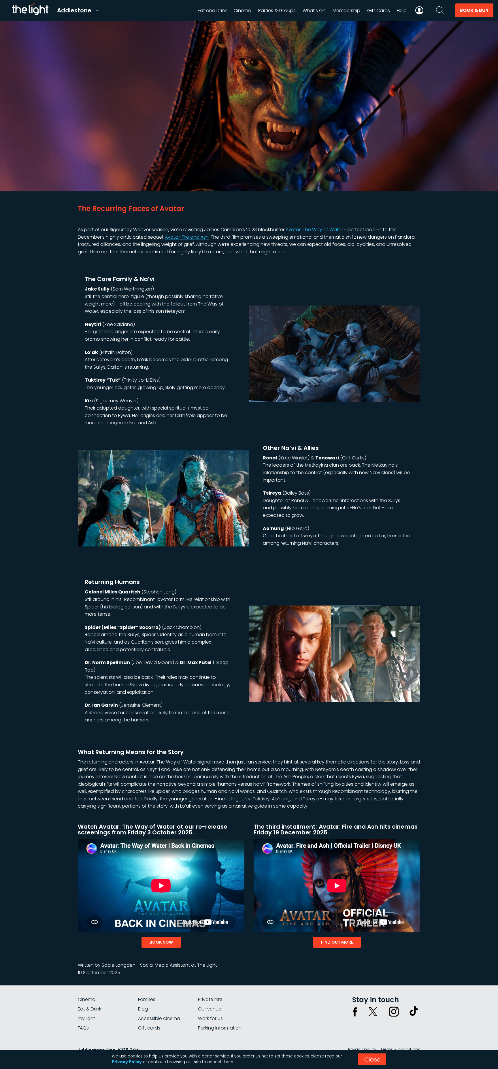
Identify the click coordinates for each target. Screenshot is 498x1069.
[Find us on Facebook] (355, 1011)
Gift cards (149, 1028)
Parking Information (220, 1028)
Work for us (210, 1018)
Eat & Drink (89, 1009)
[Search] (440, 10)
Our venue (209, 1009)
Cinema (86, 999)
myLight (86, 1018)
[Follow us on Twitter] (373, 1011)
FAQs (83, 1028)
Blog (143, 1009)
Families (146, 999)
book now (161, 942)
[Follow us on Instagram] (393, 1011)
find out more (337, 942)
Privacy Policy (127, 1062)
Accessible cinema (159, 1018)
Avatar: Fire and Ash (187, 237)
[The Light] (30, 10)
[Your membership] (419, 10)
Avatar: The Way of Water (314, 229)
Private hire (210, 999)
